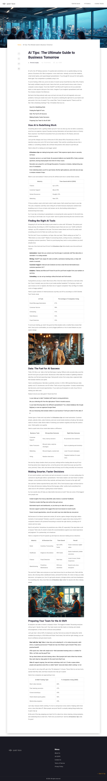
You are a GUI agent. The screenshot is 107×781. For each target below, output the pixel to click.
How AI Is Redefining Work (37, 107)
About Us (57, 753)
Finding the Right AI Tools (37, 110)
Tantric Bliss (75, 3)
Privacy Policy (59, 766)
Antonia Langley (34, 62)
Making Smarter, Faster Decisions (39, 117)
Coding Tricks (99, 3)
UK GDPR (57, 756)
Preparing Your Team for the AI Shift (40, 120)
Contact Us (58, 760)
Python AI (87, 3)
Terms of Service (60, 763)
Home (19, 45)
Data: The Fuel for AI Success (38, 114)
